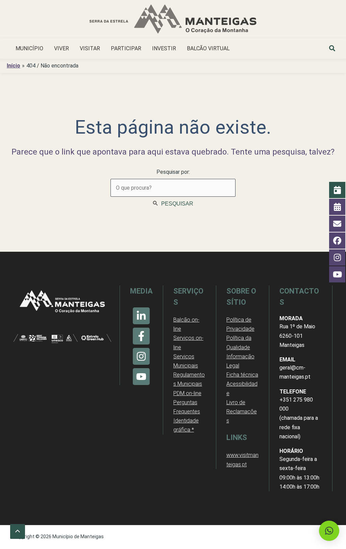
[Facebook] (141, 336)
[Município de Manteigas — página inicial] (173, 20)
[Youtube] (141, 376)
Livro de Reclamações (241, 411)
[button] (332, 49)
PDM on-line (187, 393)
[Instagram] (141, 356)
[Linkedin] (141, 315)
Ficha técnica (242, 375)
